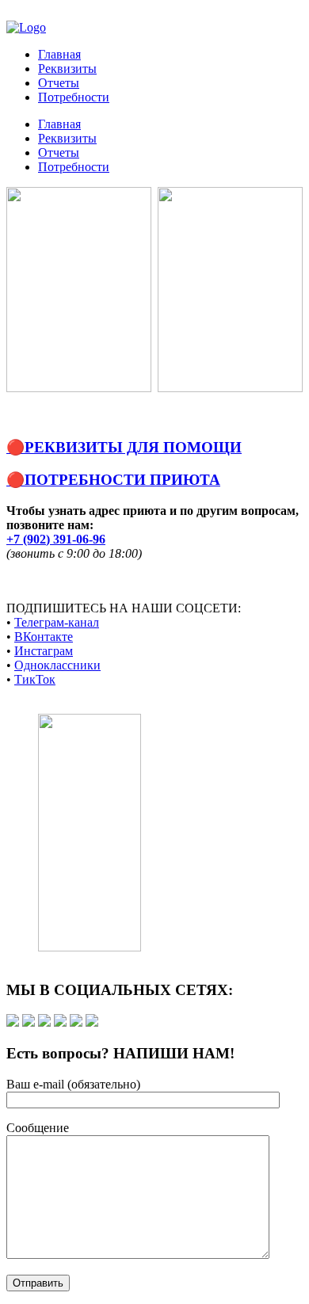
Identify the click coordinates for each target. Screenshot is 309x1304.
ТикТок (34, 679)
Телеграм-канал (56, 622)
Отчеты (58, 83)
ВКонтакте (43, 636)
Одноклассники (57, 665)
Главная (59, 54)
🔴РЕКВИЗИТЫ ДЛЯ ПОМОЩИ (124, 447)
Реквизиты (67, 68)
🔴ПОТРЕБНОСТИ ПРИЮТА (113, 479)
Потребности (73, 97)
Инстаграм (43, 651)
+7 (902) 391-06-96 (55, 539)
